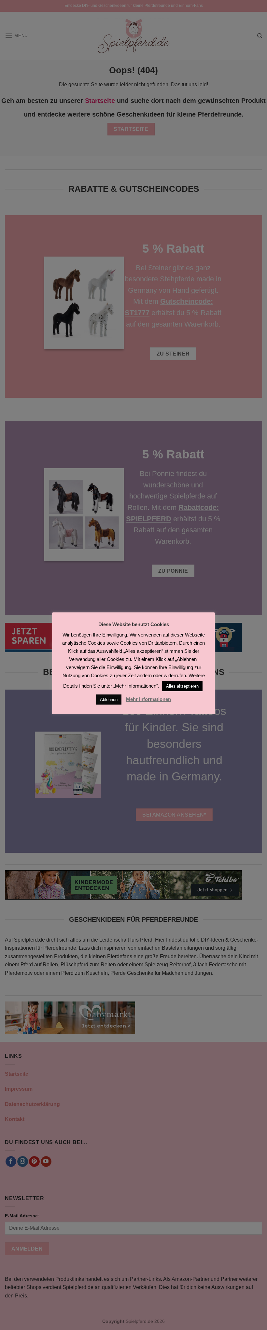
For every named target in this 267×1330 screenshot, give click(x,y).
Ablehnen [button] (109, 699)
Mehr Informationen (148, 699)
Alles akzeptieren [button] (182, 686)
